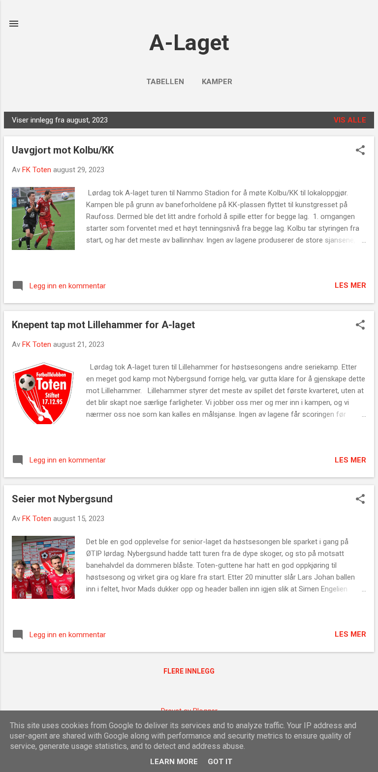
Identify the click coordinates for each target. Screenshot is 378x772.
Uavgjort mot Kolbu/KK (63, 150)
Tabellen (165, 81)
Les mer (350, 285)
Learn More (174, 761)
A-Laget (189, 43)
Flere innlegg (189, 671)
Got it (220, 761)
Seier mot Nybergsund (62, 499)
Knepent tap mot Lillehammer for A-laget (103, 325)
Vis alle (350, 120)
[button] (360, 151)
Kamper (217, 81)
